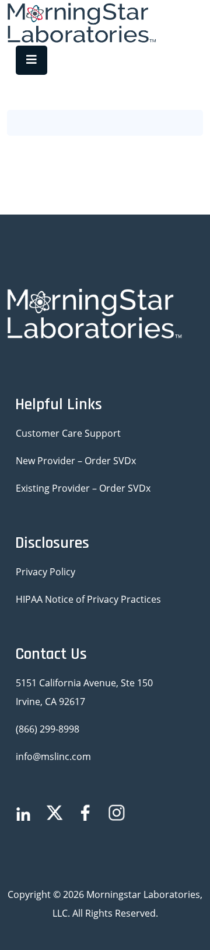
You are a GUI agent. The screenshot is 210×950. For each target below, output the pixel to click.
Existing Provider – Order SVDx (83, 488)
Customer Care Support (68, 433)
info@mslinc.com (53, 756)
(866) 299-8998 (47, 729)
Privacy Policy (45, 571)
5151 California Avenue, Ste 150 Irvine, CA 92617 (84, 692)
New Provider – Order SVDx (76, 460)
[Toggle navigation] (31, 60)
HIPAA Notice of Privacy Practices (88, 599)
